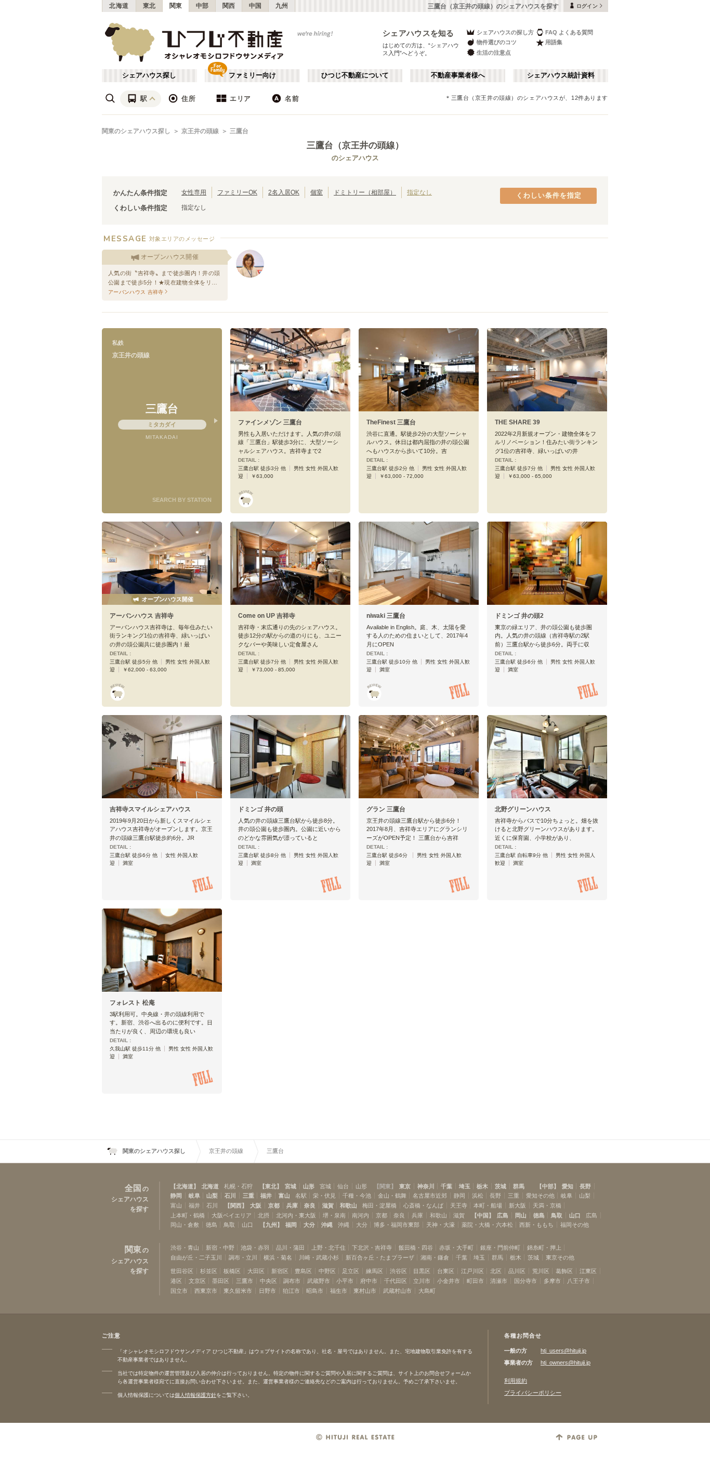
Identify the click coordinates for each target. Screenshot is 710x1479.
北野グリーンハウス (523, 809)
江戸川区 (472, 1271)
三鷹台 (239, 131)
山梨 (212, 1195)
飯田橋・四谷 (416, 1247)
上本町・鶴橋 (187, 1215)
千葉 (446, 1186)
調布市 (291, 1281)
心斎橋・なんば (423, 1205)
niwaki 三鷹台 (385, 615)
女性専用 (193, 192)
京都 (274, 1205)
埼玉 (464, 1186)
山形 (308, 1186)
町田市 (475, 1281)
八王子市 (578, 1281)
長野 (585, 1186)
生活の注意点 (494, 52)
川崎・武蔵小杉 (319, 1257)
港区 (176, 1281)
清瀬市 (498, 1281)
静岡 (176, 1195)
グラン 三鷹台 (385, 809)
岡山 (521, 1215)
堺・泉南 (334, 1215)
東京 (405, 1186)
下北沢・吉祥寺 (372, 1247)
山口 (575, 1215)
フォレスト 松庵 (132, 1002)
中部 (202, 5)
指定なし (419, 192)
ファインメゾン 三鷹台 (270, 422)
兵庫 (292, 1205)
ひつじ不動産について (355, 75)
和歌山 (348, 1205)
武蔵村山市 (397, 1291)
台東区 (445, 1271)
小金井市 (448, 1281)
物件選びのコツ (497, 42)
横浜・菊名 (278, 1257)
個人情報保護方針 (195, 1395)
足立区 (350, 1271)
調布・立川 (243, 1257)
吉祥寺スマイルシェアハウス (150, 809)
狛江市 (291, 1291)
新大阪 (517, 1205)
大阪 (255, 1205)
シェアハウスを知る (418, 33)
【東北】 (270, 1186)
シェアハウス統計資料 (561, 75)
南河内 (360, 1215)
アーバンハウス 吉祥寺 (142, 615)
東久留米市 (237, 1291)
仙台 (343, 1186)
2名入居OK (283, 192)
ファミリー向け (252, 75)
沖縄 (327, 1225)
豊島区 (303, 1271)
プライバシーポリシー (532, 1393)
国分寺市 (525, 1281)
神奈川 (426, 1186)
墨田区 (220, 1281)
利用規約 (515, 1381)
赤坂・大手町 (456, 1247)
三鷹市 (244, 1281)
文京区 (197, 1281)
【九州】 (271, 1225)
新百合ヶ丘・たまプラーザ (380, 1257)
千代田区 (395, 1281)
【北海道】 (184, 1186)
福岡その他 (574, 1225)
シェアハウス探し (149, 75)
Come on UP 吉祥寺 (266, 615)
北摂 (263, 1215)
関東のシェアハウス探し (136, 131)
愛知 (567, 1186)
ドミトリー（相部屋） (365, 192)
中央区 (268, 1281)
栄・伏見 (324, 1195)
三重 (248, 1195)
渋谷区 (398, 1271)
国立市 (179, 1291)
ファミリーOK (237, 192)
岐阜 (194, 1195)
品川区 (516, 1271)
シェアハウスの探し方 (505, 32)
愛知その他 (540, 1195)
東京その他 (560, 1257)
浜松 (477, 1195)
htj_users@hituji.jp (563, 1350)
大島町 (427, 1291)
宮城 (290, 1186)
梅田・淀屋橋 (379, 1205)
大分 (309, 1225)
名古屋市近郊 (430, 1195)
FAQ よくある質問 (569, 32)
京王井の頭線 (200, 131)
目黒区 (421, 1271)
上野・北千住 (328, 1247)
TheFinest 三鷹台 (391, 422)
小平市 (344, 1281)
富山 (284, 1195)
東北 (149, 5)
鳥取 (556, 1215)
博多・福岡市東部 (396, 1225)
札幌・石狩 (238, 1186)
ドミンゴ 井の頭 (260, 809)
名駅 (301, 1195)
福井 (266, 1195)
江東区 (588, 1271)
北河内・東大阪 (296, 1215)
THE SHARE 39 (517, 422)
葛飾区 (564, 1271)
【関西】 (236, 1205)
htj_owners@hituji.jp (565, 1362)
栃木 (482, 1186)
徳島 (539, 1215)
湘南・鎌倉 (434, 1257)
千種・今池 (357, 1195)
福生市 (338, 1291)
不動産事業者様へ (458, 75)
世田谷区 (181, 1271)
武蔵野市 (318, 1281)
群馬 (518, 1186)
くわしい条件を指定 (549, 195)
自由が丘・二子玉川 (196, 1257)
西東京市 (205, 1291)
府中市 (368, 1281)
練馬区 (374, 1271)
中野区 (327, 1271)
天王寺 (458, 1205)
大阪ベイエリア (232, 1215)
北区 (496, 1271)
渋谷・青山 (184, 1247)
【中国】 (482, 1215)
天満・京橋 (547, 1205)
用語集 (553, 42)
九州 (281, 5)
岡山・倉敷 (184, 1225)
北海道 (119, 5)
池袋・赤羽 (255, 1247)
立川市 (421, 1281)
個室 (316, 192)
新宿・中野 (220, 1247)
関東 (175, 5)
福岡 (291, 1225)
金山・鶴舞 (392, 1195)
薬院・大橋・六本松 (487, 1225)
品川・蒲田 (290, 1247)
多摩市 (552, 1281)
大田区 (256, 1271)
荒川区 (540, 1271)
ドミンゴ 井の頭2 (519, 615)
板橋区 (232, 1271)
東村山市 (364, 1291)
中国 (255, 5)
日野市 (267, 1291)
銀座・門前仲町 (500, 1247)
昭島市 (314, 1291)
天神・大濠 (440, 1225)
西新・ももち (536, 1225)
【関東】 (385, 1186)
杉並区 (208, 1271)
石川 (230, 1195)
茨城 (500, 1186)
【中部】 (547, 1186)
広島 (502, 1215)
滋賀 (328, 1205)
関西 (228, 5)
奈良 (309, 1205)
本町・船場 (488, 1205)
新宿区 (279, 1271)
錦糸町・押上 (544, 1247)
